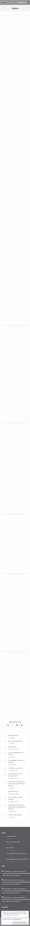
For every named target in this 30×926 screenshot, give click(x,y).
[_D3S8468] (12, 190)
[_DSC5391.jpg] (12, 102)
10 (17, 51)
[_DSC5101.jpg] (22, 544)
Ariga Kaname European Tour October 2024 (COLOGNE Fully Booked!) (16, 783)
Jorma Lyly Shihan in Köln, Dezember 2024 (15, 775)
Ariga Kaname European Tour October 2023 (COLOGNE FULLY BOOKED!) (17, 807)
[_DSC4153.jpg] (8, 616)
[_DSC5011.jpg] (8, 566)
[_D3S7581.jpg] (12, 37)
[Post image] (5, 736)
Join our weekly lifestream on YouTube (16, 753)
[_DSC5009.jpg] (22, 566)
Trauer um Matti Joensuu (15, 814)
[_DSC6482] (8, 353)
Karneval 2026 (12, 747)
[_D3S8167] (12, 271)
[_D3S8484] (12, 221)
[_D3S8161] (12, 286)
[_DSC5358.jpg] (12, 118)
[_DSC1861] (8, 497)
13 (23, 639)
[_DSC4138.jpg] (12, 632)
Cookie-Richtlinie (18, 919)
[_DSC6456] (8, 375)
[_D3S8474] (12, 206)
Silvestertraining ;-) (13, 791)
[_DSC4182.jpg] (12, 594)
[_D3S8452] (12, 174)
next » (25, 147)
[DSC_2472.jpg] (8, 703)
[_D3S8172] (12, 255)
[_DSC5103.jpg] (8, 544)
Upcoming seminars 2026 (15, 741)
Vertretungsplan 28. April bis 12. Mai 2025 (16, 761)
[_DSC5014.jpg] (8, 87)
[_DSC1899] (12, 468)
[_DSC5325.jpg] (12, 140)
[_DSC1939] (8, 453)
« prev (7, 51)
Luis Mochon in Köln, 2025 (15, 768)
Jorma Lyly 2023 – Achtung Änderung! (15, 798)
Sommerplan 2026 (13, 735)
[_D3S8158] (12, 302)
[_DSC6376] (12, 390)
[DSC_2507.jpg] (8, 681)
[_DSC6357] (12, 406)
